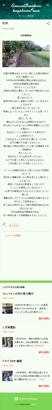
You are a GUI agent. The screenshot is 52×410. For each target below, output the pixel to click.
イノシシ (13, 225)
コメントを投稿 (12, 235)
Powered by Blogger (28, 398)
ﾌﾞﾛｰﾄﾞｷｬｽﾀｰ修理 (12, 361)
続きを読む (44, 318)
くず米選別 (8, 327)
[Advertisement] (26, 258)
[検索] (48, 5)
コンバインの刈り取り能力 (18, 293)
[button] (48, 24)
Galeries (34, 404)
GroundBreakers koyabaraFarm (26, 8)
